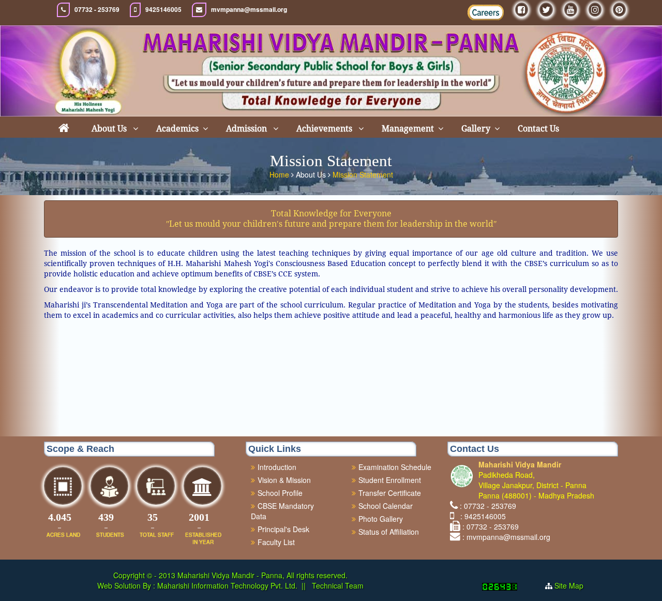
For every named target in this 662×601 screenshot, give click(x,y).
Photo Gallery (380, 519)
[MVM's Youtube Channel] (570, 10)
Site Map (568, 585)
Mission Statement (363, 174)
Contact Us (538, 129)
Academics (177, 129)
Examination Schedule (394, 467)
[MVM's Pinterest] (619, 10)
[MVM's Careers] (486, 12)
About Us (110, 129)
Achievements (325, 129)
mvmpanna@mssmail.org (249, 9)
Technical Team (337, 585)
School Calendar (385, 506)
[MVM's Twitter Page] (546, 10)
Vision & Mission (284, 480)
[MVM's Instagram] (595, 10)
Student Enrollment (389, 480)
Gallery (475, 129)
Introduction (277, 467)
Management (408, 129)
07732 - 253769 (96, 9)
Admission (247, 129)
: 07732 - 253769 (488, 506)
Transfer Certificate (389, 493)
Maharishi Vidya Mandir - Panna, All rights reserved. (262, 575)
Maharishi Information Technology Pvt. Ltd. (226, 585)
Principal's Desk (283, 529)
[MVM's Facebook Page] (521, 10)
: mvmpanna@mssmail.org (506, 537)
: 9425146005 (481, 516)
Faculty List (276, 542)
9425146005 (163, 9)
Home (280, 174)
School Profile (280, 493)
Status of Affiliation (388, 531)
